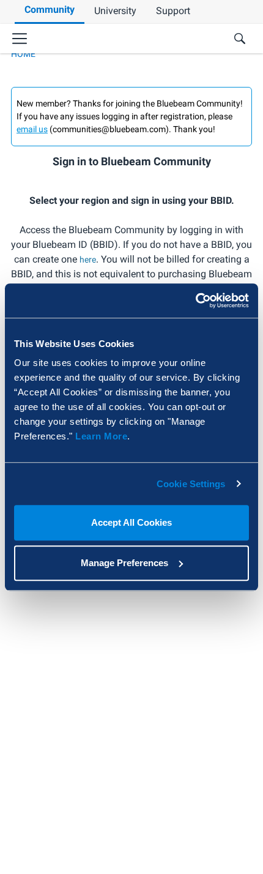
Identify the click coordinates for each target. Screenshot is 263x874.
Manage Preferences (124, 563)
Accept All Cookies (131, 522)
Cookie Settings (191, 484)
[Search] (240, 38)
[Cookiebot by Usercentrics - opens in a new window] (195, 300)
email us (32, 129)
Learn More (101, 436)
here (88, 259)
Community (49, 9)
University (115, 11)
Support (173, 11)
